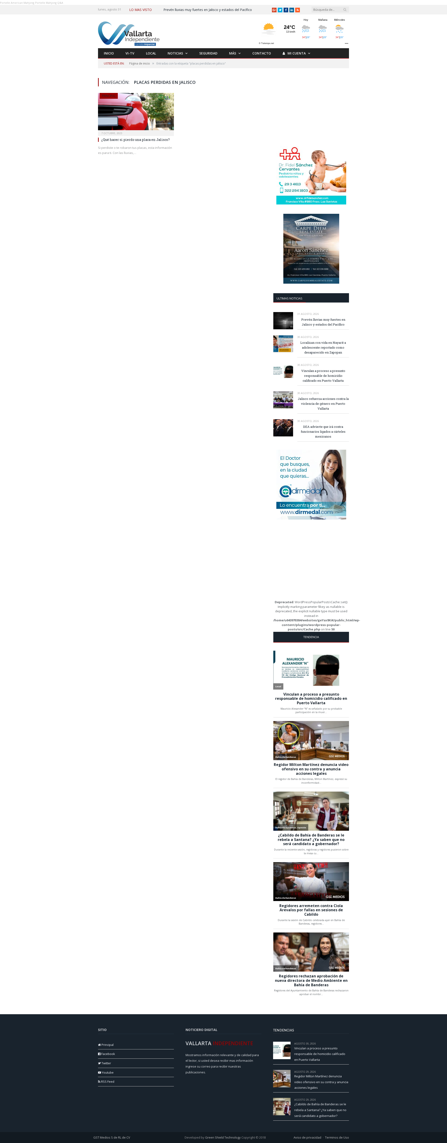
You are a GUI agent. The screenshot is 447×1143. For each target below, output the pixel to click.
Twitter (106, 1063)
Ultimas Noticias (289, 298)
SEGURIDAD (208, 53)
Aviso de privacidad (307, 1137)
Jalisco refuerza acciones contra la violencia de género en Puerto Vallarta (323, 404)
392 (347, 1043)
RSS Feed (107, 1081)
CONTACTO (261, 53)
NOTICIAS (175, 53)
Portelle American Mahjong (17, 2)
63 (347, 1099)
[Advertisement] (311, 107)
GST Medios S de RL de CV (111, 1137)
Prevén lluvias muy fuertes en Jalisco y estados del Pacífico (207, 10)
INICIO (109, 53)
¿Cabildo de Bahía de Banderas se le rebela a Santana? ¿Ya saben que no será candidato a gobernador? (320, 1110)
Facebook (108, 1054)
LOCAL (151, 53)
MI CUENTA (296, 53)
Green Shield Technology (223, 1137)
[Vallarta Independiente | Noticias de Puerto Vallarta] (129, 32)
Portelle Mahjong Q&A (49, 2)
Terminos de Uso (337, 1137)
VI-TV (129, 53)
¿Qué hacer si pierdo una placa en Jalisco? (135, 139)
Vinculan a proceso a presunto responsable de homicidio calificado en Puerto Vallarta (323, 376)
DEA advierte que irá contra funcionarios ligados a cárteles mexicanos (323, 432)
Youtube (107, 1072)
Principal (108, 96)
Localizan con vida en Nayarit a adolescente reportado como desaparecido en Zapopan (323, 347)
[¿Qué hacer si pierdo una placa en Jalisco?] (136, 113)
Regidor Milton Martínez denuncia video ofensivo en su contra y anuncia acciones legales (321, 1082)
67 (347, 1071)
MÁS (232, 53)
